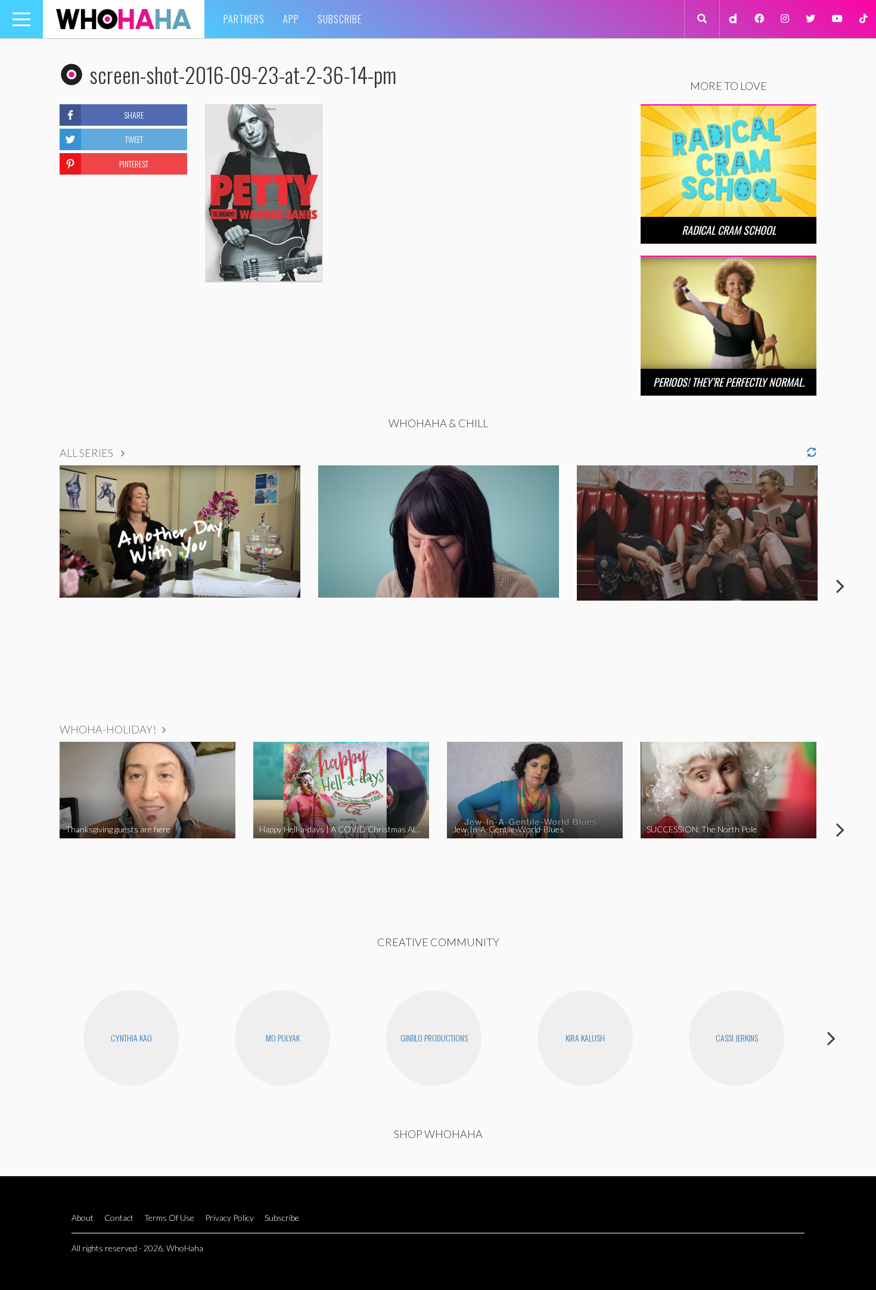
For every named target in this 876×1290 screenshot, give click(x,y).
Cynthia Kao (131, 1037)
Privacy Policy (229, 1218)
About (83, 1218)
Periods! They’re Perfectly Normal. (728, 382)
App (291, 19)
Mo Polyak (283, 1037)
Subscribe (340, 19)
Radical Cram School (729, 230)
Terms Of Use (169, 1218)
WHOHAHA (123, 19)
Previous (36, 586)
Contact (118, 1218)
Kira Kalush (585, 1037)
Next (840, 586)
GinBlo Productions (434, 1037)
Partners (244, 19)
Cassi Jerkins (737, 1037)
